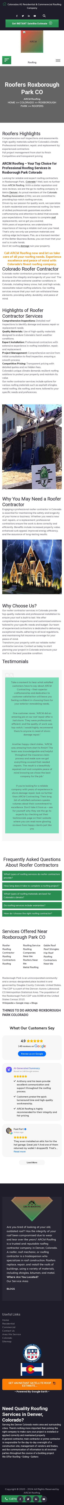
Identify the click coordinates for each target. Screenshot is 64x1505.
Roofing (6, 963)
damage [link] (25, 245)
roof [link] (53, 217)
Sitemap (6, 1341)
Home (5, 1319)
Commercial (8, 1327)
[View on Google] (9, 1131)
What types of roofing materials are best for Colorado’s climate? (27, 895)
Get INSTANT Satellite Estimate (29, 23)
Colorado (27, 1424)
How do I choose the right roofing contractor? (28, 913)
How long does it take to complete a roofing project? (31, 885)
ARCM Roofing (16, 185)
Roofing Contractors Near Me (50, 960)
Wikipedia (8, 1002)
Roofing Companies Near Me (29, 953)
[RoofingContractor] (32, 1352)
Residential (8, 1323)
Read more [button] (20, 1151)
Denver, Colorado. (46, 1247)
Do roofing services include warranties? (24, 905)
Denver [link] (13, 192)
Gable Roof (50, 945)
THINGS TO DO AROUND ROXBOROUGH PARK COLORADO (31, 1013)
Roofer (6, 945)
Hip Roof (48, 952)
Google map (22, 1002)
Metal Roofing (30, 967)
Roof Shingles (51, 949)
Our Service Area (17, 1281)
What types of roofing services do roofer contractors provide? (32, 876)
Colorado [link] (31, 181)
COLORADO (27, 102)
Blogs (34, 1002)
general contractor (13, 1438)
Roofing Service (31, 945)
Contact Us (8, 1330)
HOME (11, 102)
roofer (13, 1252)
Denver (18, 1424)
